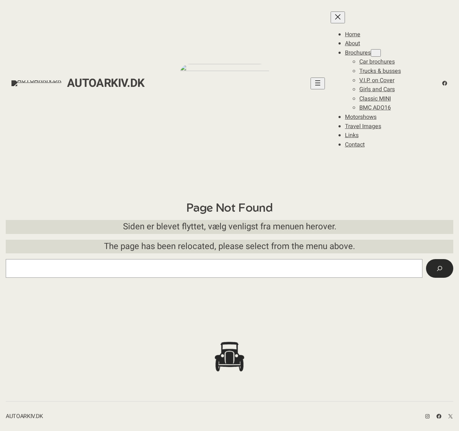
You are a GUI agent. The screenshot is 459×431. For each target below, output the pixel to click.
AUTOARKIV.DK (105, 83)
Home (352, 34)
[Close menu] (338, 17)
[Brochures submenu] (376, 53)
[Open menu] (318, 83)
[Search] (439, 268)
